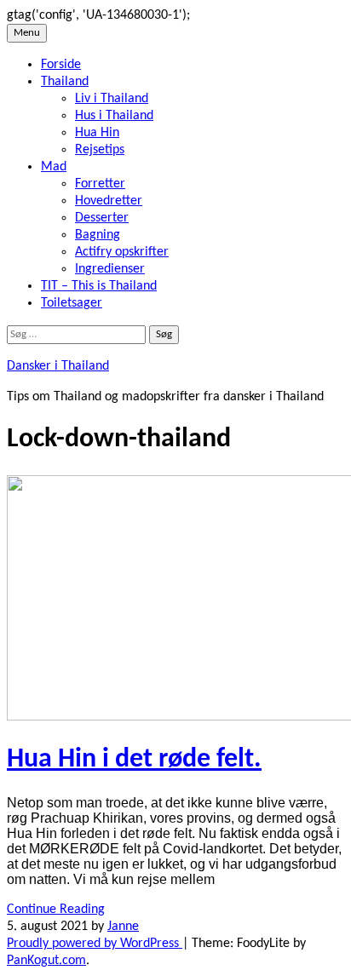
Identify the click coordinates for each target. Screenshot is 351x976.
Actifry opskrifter (122, 252)
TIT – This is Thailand (99, 286)
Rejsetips (99, 150)
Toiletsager (71, 303)
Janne (123, 926)
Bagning (97, 235)
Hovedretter (108, 201)
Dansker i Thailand (58, 366)
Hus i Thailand (114, 116)
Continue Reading (56, 909)
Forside (61, 65)
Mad (53, 167)
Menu (27, 32)
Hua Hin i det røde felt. (134, 759)
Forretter (100, 184)
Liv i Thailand (111, 99)
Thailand (65, 82)
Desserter (102, 218)
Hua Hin (97, 133)
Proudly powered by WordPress (94, 943)
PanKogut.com (46, 960)
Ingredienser (110, 269)
